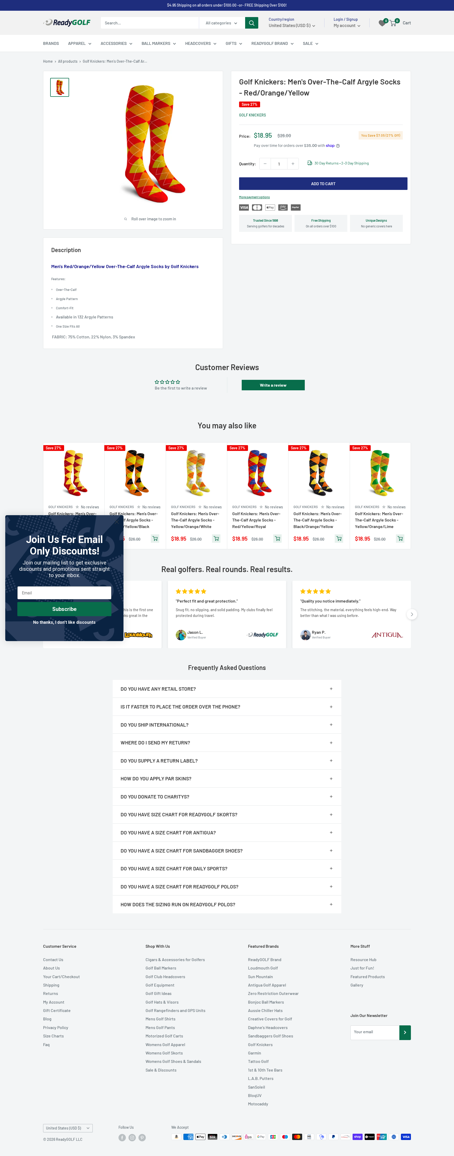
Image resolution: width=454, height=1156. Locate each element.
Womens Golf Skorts (164, 1052)
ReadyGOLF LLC (69, 1139)
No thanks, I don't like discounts (64, 622)
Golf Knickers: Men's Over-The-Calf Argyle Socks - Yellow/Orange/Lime (379, 520)
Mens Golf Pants (160, 1027)
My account (345, 25)
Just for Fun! (362, 967)
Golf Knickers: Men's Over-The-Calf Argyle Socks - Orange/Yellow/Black (134, 520)
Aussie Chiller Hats (265, 1010)
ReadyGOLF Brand (264, 959)
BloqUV (255, 1095)
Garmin (254, 1052)
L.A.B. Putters (261, 1078)
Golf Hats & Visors (162, 1001)
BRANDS (51, 43)
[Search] (251, 23)
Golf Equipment (160, 984)
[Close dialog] (116, 521)
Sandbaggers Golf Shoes (270, 1035)
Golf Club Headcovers (165, 976)
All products (68, 61)
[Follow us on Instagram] (132, 1137)
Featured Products (367, 976)
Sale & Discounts (161, 1069)
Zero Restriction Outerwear (273, 993)
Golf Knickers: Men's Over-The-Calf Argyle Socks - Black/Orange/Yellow (317, 520)
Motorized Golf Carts (164, 1035)
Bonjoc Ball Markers (266, 1001)
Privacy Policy (55, 1027)
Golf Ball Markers (161, 967)
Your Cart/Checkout (61, 976)
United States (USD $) (63, 1128)
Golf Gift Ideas (159, 993)
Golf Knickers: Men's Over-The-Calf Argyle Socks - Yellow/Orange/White (195, 520)
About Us (51, 967)
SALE (308, 43)
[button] (412, 614)
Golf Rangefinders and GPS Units (175, 1010)
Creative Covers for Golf (270, 1018)
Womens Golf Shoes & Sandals (173, 1061)
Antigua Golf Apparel (267, 984)
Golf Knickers (252, 115)
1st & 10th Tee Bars (265, 1069)
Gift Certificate (57, 1010)
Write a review (273, 384)
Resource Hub (363, 959)
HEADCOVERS (198, 43)
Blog (47, 1018)
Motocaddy (258, 1103)
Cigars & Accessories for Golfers (175, 959)
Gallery (356, 984)
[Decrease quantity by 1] (265, 163)
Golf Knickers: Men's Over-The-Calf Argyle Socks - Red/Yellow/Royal (256, 520)
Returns (50, 993)
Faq (46, 1044)
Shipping (51, 984)
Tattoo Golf (258, 1061)
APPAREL (77, 43)
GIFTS (231, 43)
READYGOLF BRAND (269, 43)
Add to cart (323, 183)
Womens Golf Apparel (165, 1044)
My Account (53, 1001)
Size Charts (53, 1035)
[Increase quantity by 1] (292, 163)
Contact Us (53, 959)
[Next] (411, 495)
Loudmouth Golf (263, 967)
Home (48, 61)
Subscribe (64, 609)
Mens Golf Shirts (161, 1018)
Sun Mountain (260, 976)
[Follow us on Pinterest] (142, 1137)
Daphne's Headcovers (268, 1027)
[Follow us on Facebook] (122, 1137)
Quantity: (247, 163)
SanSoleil (256, 1086)
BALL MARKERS (156, 43)
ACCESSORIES (114, 43)
